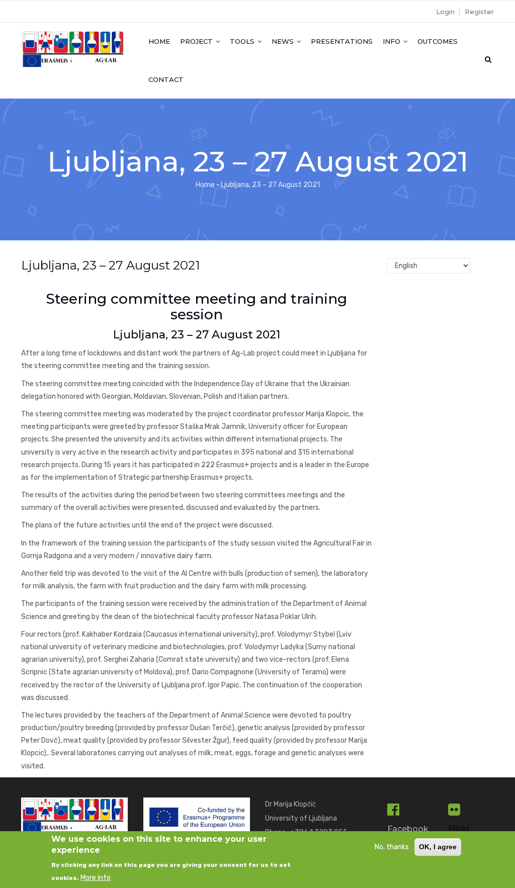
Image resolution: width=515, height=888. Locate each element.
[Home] (74, 43)
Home (159, 41)
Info (392, 41)
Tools (243, 41)
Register (479, 12)
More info (95, 877)
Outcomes (437, 41)
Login (445, 12)
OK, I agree (438, 847)
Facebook (407, 829)
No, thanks (392, 847)
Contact (166, 79)
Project (197, 41)
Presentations (342, 41)
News (284, 41)
